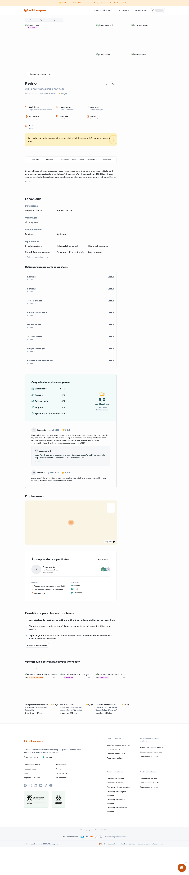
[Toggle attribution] (113, 541)
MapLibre (108, 542)
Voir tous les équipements (37, 257)
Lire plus (38, 461)
